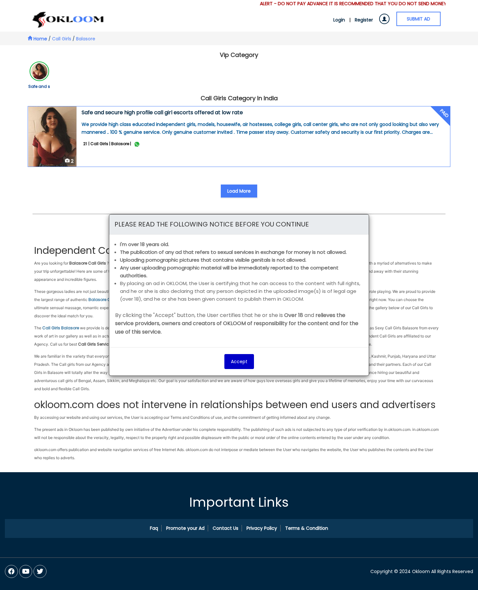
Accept (239, 361)
